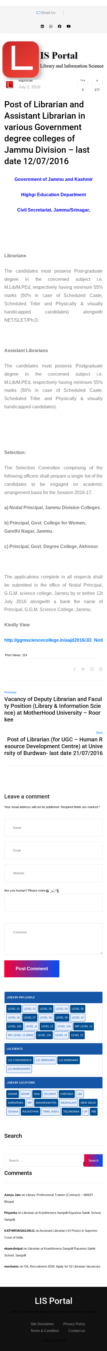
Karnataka (15, 1102)
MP (30, 1102)
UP (85, 1111)
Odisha (13, 1111)
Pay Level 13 (83, 1026)
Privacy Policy (74, 1324)
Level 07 (30, 1017)
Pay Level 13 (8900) (20, 1035)
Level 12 (47, 1026)
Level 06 (14, 1017)
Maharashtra (46, 1102)
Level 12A (64, 1026)
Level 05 (78, 1008)
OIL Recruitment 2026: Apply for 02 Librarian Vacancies (62, 1266)
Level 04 (62, 1008)
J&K (79, 1094)
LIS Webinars (68, 1060)
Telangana (71, 1111)
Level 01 (14, 1008)
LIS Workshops (19, 1069)
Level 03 (46, 1008)
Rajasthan (31, 1111)
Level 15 (77, 1035)
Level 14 (61, 1035)
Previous (10, 692)
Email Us (48, 13)
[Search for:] (43, 1160)
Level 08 (46, 1017)
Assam (12, 1094)
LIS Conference (20, 1060)
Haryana (66, 1094)
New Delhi (88, 1102)
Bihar (25, 1094)
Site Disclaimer (42, 1324)
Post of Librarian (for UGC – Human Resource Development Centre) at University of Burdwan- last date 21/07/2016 (53, 746)
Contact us (76, 1331)
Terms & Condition (45, 1331)
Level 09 (62, 1017)
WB (94, 1111)
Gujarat (50, 1094)
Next (99, 732)
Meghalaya (68, 1102)
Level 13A (44, 1035)
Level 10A (14, 1026)
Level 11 (31, 1026)
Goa (37, 1094)
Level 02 (30, 1008)
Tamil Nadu (51, 1111)
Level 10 (78, 1017)
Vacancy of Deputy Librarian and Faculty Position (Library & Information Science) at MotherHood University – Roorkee (53, 709)
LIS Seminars (45, 1060)
